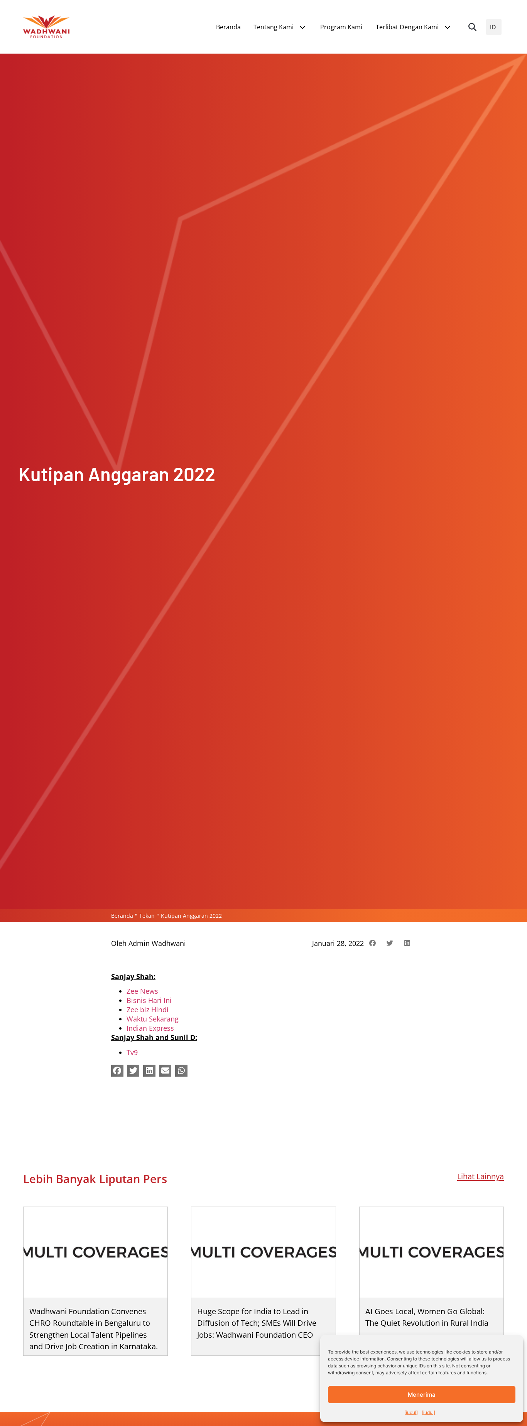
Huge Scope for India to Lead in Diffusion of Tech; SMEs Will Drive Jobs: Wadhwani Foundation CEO (256, 1323)
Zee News (142, 991)
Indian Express (150, 1028)
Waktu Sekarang (153, 1018)
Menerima (422, 1394)
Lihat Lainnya (480, 1176)
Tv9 (132, 1052)
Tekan (147, 915)
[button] (472, 27)
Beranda (122, 915)
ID (493, 27)
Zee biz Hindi (148, 1009)
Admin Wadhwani (157, 943)
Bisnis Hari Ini (149, 1000)
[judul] (411, 1412)
